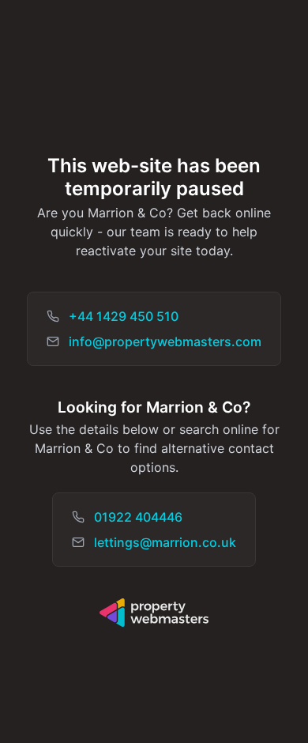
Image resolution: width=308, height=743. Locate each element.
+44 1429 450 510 (123, 316)
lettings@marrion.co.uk (165, 542)
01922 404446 (138, 517)
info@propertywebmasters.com (165, 341)
